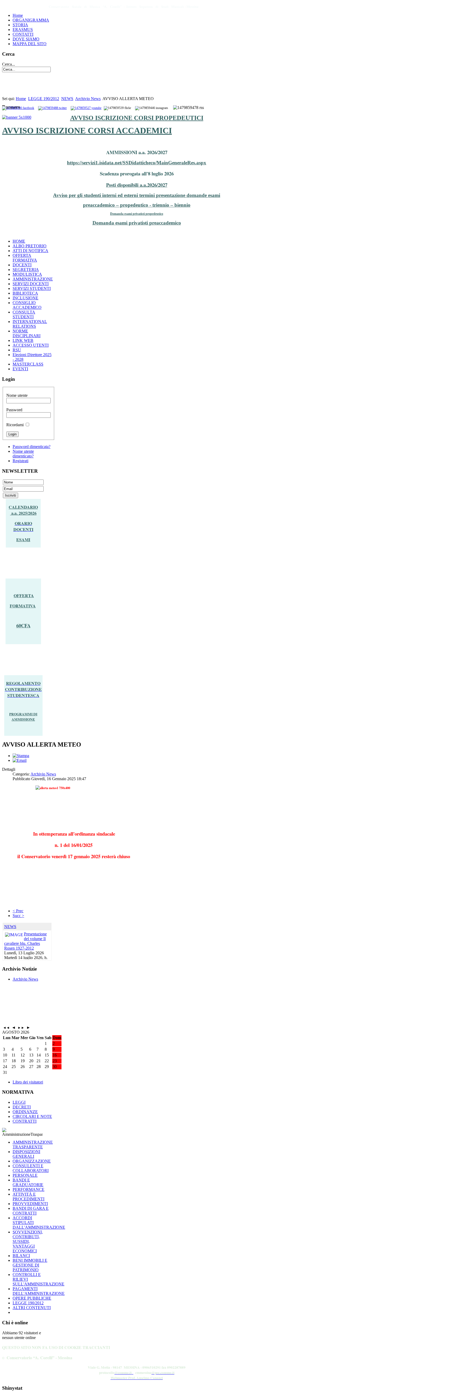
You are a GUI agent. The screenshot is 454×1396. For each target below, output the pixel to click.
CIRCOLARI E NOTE (32, 1116)
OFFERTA (24, 595)
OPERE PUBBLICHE (32, 1298)
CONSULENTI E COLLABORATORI (31, 1168)
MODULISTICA (27, 274)
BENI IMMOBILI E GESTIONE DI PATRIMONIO (30, 1265)
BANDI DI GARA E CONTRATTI (31, 1210)
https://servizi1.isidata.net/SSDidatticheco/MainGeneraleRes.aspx (136, 162)
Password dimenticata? (31, 446)
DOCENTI (22, 265)
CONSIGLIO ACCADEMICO (27, 305)
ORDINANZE (25, 1111)
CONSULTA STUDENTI (24, 314)
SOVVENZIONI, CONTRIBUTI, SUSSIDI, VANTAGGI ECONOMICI (28, 1241)
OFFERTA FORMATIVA (25, 257)
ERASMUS (23, 29)
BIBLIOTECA (25, 293)
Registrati (20, 461)
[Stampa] (21, 755)
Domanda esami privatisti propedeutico (136, 214)
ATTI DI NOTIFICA (30, 250)
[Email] (20, 760)
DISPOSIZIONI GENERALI (26, 1154)
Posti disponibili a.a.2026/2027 (136, 184)
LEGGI (19, 1102)
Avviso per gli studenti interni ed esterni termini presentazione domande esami (136, 195)
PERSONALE (25, 1175)
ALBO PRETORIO (30, 246)
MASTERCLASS (28, 364)
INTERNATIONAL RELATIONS (30, 324)
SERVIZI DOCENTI (31, 284)
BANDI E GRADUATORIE (28, 1182)
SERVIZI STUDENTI (32, 288)
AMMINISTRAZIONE (33, 279)
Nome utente (17, 395)
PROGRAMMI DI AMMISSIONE (23, 716)
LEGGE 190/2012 (43, 98)
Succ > (18, 915)
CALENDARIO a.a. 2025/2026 (23, 510)
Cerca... (8, 64)
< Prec (18, 911)
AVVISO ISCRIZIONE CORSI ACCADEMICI (87, 130)
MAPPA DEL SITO (30, 43)
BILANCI (21, 1255)
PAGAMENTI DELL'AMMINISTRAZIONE (39, 1291)
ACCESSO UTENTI (31, 345)
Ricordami (15, 425)
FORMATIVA (23, 606)
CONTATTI (23, 34)
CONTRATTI (25, 1121)
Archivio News (88, 98)
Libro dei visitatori (28, 1082)
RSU (17, 350)
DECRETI (22, 1107)
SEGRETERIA (26, 269)
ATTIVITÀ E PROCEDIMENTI (28, 1196)
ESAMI (23, 539)
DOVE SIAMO (26, 39)
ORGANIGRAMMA (31, 20)
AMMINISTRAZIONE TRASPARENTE (33, 1144)
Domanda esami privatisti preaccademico (136, 223)
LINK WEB (23, 340)
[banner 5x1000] (16, 117)
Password (14, 410)
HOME (19, 241)
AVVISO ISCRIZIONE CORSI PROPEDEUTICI (136, 117)
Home (18, 15)
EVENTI (20, 369)
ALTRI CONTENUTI (32, 1307)
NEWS (67, 98)
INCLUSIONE (25, 298)
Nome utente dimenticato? (23, 453)
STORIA (20, 25)
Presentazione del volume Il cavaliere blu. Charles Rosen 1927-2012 (25, 941)
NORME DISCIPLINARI (26, 333)
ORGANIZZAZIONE (32, 1161)
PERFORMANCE (28, 1189)
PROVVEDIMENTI (30, 1203)
